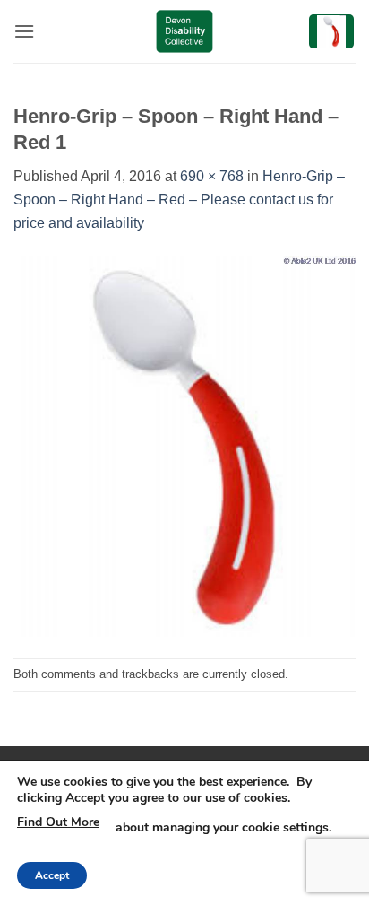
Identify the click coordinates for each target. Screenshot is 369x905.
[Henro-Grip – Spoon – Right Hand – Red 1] (184, 445)
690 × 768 (212, 176)
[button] (24, 31)
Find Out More (58, 822)
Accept (52, 875)
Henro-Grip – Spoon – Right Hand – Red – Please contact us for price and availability (179, 199)
